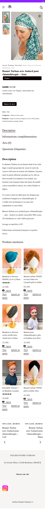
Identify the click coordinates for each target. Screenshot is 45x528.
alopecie (12, 118)
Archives (13, 115)
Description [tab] (8, 130)
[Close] (43, 2)
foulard (4, 121)
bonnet (18, 118)
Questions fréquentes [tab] (14, 149)
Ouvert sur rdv (22, 474)
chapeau (23, 118)
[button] (40, 16)
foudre (37, 118)
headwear (10, 121)
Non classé (18, 65)
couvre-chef (30, 118)
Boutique (11, 65)
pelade (16, 121)
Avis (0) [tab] (6, 142)
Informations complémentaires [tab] (19, 136)
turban (21, 121)
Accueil (4, 65)
